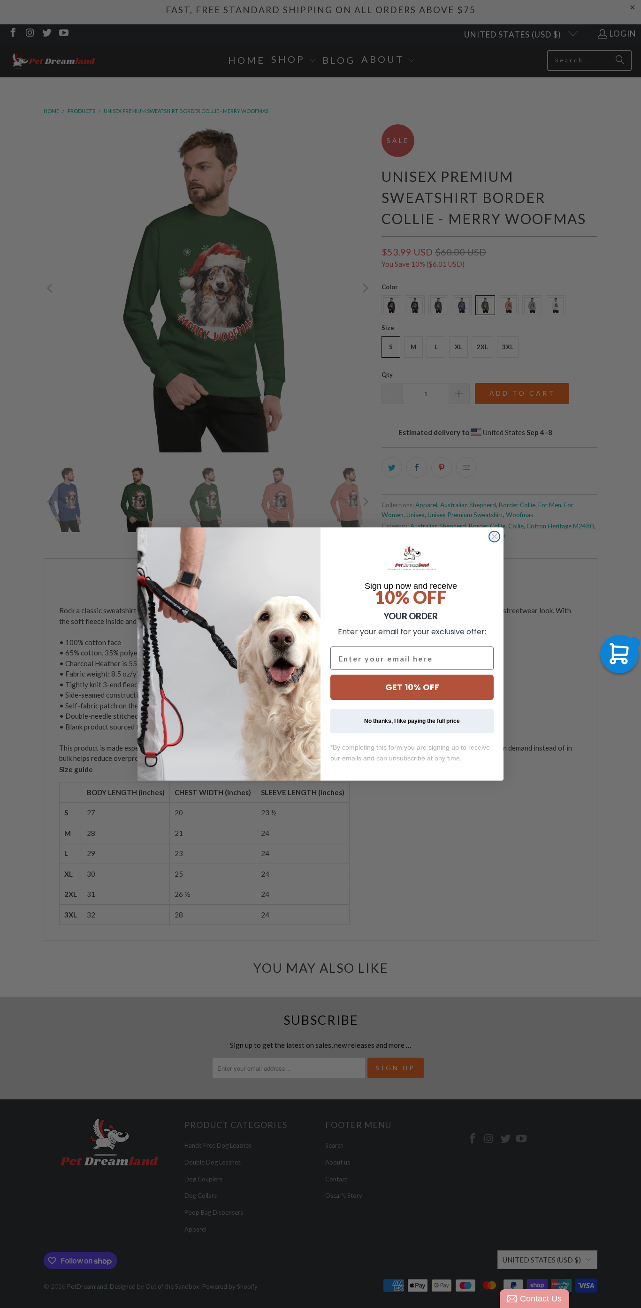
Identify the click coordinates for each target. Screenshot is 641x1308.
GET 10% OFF (412, 687)
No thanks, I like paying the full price (412, 721)
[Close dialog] (494, 536)
